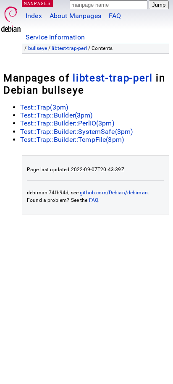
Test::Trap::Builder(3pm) (56, 115)
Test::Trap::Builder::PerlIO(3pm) (67, 123)
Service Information (55, 37)
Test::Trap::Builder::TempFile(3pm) (72, 140)
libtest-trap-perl (69, 48)
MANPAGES (37, 3)
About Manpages (75, 16)
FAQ (115, 16)
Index (34, 16)
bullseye (37, 48)
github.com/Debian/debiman (114, 193)
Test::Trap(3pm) (44, 107)
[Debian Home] (10, 17)
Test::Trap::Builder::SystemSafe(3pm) (76, 132)
